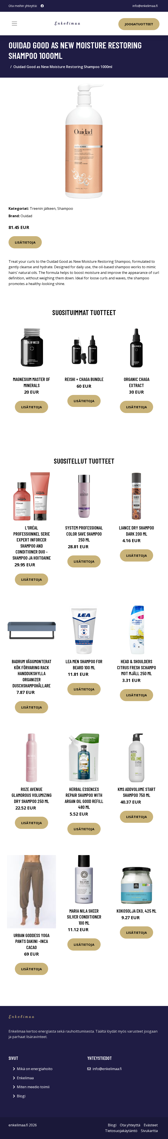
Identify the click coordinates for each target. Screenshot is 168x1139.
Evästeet (151, 1125)
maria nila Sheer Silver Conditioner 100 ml (84, 917)
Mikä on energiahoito (34, 1068)
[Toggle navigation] (14, 23)
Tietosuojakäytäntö (121, 1130)
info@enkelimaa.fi (145, 6)
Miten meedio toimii (33, 1086)
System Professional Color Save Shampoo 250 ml (84, 533)
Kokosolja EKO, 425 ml (136, 911)
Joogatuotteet (139, 24)
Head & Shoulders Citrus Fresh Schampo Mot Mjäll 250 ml (136, 667)
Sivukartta (149, 1130)
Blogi (21, 1096)
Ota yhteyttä (130, 1125)
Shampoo (65, 208)
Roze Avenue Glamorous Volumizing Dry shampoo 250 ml (32, 795)
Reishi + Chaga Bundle (84, 379)
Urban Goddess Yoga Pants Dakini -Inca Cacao (31, 941)
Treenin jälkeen (43, 208)
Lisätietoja (25, 242)
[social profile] (42, 6)
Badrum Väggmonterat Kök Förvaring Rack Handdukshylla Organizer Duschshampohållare (31, 673)
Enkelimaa (25, 1078)
